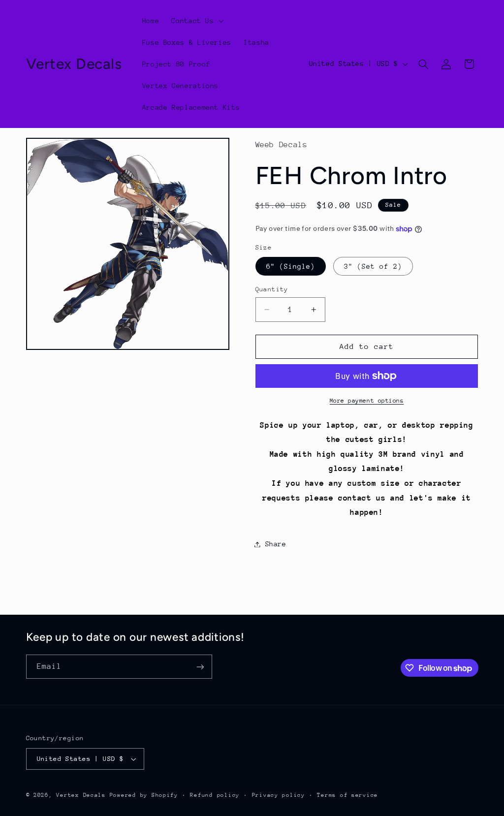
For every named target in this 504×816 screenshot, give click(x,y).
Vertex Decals (81, 795)
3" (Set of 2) (373, 266)
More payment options (367, 400)
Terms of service (347, 795)
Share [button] (275, 544)
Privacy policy (278, 795)
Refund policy (215, 795)
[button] (196, 20)
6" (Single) (290, 266)
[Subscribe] (200, 667)
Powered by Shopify (144, 795)
